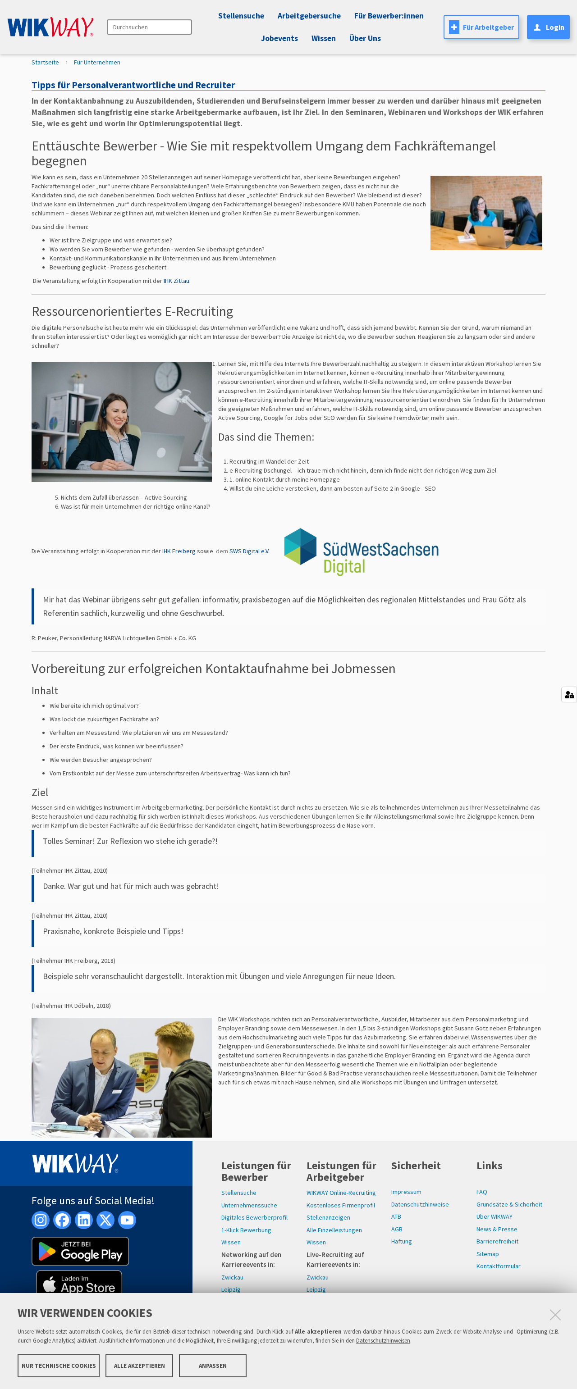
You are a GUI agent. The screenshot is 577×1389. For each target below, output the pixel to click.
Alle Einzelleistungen (334, 1230)
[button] (278, 38)
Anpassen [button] (213, 1365)
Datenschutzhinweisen (383, 1340)
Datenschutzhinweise (420, 1204)
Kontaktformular (498, 1266)
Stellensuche (241, 16)
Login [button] (555, 27)
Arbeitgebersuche (309, 16)
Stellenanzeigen (328, 1217)
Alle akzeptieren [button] (139, 1365)
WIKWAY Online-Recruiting (341, 1193)
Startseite (45, 62)
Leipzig (231, 1289)
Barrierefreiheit (497, 1241)
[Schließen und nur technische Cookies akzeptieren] (555, 1314)
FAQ (481, 1192)
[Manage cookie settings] (569, 694)
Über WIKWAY (494, 1216)
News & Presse (496, 1229)
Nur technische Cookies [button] (59, 1365)
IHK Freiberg (179, 551)
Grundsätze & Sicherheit (509, 1204)
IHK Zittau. (177, 281)
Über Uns (365, 38)
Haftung (401, 1241)
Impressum (406, 1192)
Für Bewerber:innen (389, 16)
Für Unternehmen (97, 62)
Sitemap (487, 1254)
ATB (396, 1216)
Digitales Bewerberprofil (254, 1217)
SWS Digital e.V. (250, 551)
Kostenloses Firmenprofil (341, 1205)
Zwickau (232, 1277)
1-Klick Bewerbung (246, 1230)
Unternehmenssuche (249, 1205)
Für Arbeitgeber (488, 27)
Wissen (231, 1242)
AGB (397, 1229)
